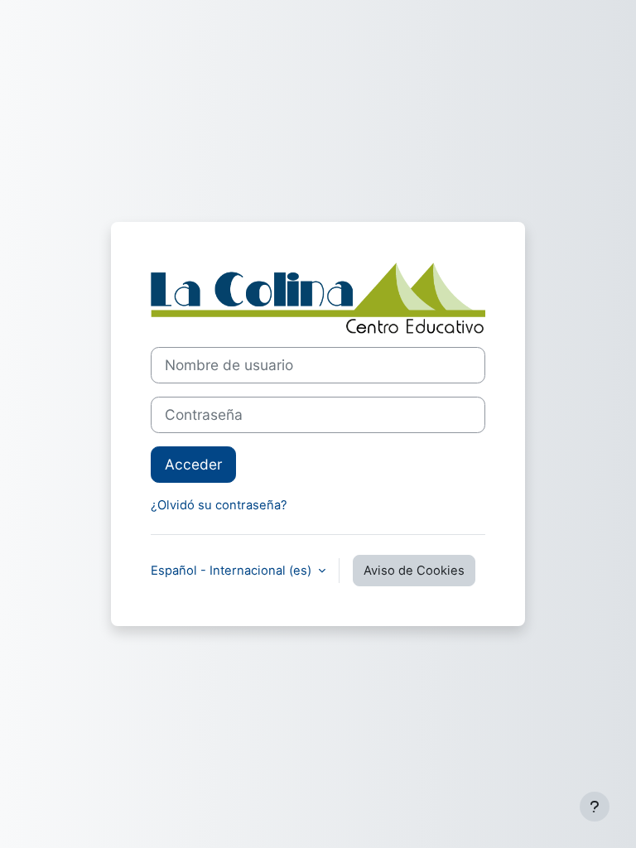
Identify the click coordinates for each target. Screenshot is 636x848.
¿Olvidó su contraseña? (219, 505)
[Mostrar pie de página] (595, 807)
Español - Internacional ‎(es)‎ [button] (233, 570)
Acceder (193, 464)
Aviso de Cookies (414, 570)
